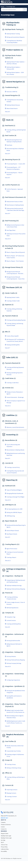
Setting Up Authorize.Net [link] (13, 640)
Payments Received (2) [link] (12, 363)
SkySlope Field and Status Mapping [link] (16, 589)
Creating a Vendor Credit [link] (13, 301)
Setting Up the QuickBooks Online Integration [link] (16, 691)
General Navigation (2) (15, 81)
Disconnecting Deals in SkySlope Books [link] (15, 149)
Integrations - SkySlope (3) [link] (14, 576)
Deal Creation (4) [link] (10, 135)
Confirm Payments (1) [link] (12, 185)
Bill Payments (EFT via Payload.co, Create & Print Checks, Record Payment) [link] (16, 340)
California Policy (5, 849)
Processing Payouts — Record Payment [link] (14, 173)
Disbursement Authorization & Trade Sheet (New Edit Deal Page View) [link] (15, 209)
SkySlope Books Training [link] (13, 33)
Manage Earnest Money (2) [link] (14, 267)
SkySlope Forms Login (6, 838)
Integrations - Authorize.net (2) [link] (14, 635)
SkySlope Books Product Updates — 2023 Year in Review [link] (16, 62)
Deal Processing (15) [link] (12, 221)
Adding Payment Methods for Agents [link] (14, 645)
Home (2, 6)
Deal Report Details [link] (12, 534)
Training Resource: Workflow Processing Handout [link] (14, 41)
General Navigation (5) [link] (12, 95)
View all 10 (8, 500)
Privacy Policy (4, 847)
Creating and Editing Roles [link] (14, 624)
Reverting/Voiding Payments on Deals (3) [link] (14, 247)
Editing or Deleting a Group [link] (14, 768)
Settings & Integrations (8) (16, 570)
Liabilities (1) (11, 415)
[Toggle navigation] (25, 1)
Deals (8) (9, 120)
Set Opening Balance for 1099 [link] (14, 509)
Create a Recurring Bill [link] (13, 336)
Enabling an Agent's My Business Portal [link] (15, 755)
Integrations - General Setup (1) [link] (14, 675)
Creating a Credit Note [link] (13, 382)
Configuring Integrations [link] (13, 680)
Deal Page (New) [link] (11, 230)
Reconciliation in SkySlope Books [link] (15, 450)
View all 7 (7, 348)
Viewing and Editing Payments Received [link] (15, 373)
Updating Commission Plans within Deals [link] (16, 234)
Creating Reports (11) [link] (12, 544)
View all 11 (8, 406)
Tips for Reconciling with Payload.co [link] (13, 445)
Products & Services (6, 824)
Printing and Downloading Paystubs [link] (16, 320)
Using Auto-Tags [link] (11, 617)
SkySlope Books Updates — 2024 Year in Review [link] (15, 73)
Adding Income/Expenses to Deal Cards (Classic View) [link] (15, 226)
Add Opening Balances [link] (12, 607)
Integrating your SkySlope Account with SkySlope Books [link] (16, 581)
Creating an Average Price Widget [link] (15, 497)
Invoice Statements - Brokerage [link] (15, 397)
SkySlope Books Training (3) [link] (14, 29)
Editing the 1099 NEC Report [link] (14, 512)
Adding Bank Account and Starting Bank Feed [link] (16, 454)
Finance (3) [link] (8, 593)
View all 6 (7, 627)
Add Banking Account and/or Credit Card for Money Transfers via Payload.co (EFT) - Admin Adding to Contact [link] (16, 722)
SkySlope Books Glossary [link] (13, 105)
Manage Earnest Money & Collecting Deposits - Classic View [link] (15, 278)
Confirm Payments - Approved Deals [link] (15, 190)
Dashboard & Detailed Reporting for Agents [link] (16, 526)
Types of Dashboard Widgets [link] (14, 490)
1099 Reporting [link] (11, 516)
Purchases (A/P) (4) (14, 287)
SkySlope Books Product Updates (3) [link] (13, 56)
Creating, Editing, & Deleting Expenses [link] (14, 310)
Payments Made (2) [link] (11, 316)
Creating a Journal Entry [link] (13, 467)
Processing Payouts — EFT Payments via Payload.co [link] (14, 168)
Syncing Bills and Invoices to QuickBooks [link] (14, 697)
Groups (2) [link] (8, 760)
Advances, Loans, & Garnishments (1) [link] (11, 422)
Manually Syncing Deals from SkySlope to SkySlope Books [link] (14, 140)
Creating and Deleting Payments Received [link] (15, 368)
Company (3, 822)
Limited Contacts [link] (11, 620)
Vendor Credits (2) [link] (11, 293)
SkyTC (2, 842)
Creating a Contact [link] (12, 796)
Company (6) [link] (9, 613)
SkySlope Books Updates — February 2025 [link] (14, 68)
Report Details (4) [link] (11, 521)
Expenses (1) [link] (9, 305)
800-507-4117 (4, 818)
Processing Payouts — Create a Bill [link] (16, 164)
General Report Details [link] (13, 530)
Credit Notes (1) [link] (10, 378)
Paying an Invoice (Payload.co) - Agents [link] (15, 393)
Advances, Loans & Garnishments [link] (15, 427)
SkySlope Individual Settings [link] (14, 585)
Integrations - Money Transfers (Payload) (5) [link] (15, 705)
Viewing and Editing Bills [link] (13, 345)
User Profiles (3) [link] (10, 741)
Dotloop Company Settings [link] (14, 663)
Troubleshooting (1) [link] (11, 87)
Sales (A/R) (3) (12, 357)
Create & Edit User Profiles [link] (14, 751)
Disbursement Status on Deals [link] (15, 201)
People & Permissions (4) (15, 735)
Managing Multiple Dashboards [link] (15, 493)
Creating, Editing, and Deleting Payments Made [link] (15, 324)
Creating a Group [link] (11, 764)
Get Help (3, 840)
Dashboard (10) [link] (10, 486)
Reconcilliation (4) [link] (11, 440)
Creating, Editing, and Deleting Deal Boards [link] (16, 130)
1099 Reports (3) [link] (10, 505)
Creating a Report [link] (11, 557)
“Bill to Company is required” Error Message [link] (16, 401)
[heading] (14, 29)
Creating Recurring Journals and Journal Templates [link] (15, 471)
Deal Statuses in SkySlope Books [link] (15, 205)
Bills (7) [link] (7, 332)
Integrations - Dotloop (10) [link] (14, 652)
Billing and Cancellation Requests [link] (16, 37)
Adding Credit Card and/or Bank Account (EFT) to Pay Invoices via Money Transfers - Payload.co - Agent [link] (15, 711)
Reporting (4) (11, 480)
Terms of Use (4, 844)
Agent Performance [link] (12, 548)
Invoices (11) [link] (9, 388)
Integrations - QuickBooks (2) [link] (14, 686)
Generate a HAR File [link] (12, 91)
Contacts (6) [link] (9, 785)
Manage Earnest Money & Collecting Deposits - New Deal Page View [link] (15, 272)
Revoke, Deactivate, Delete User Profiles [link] (15, 746)
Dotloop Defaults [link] (11, 656)
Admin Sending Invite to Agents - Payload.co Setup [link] (15, 716)
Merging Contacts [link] (11, 793)
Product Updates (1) (14, 50)
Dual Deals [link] (9, 145)
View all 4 (7, 153)
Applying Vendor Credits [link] (13, 297)
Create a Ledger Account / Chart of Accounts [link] (16, 603)
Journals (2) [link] (9, 463)
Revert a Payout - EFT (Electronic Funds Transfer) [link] (15, 256)
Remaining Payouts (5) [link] (12, 159)
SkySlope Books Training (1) (12, 23)
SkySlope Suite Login (6, 835)
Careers (3, 827)
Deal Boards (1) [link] (10, 125)
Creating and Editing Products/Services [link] (12, 598)
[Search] (25, 9)
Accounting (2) (12, 434)
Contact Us (3, 829)
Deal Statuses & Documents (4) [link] (15, 197)
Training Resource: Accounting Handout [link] (15, 100)
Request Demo (4, 833)
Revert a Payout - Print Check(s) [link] (15, 261)
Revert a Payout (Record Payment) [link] (16, 252)
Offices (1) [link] (8, 773)
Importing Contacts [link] (12, 789)
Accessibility (4, 851)
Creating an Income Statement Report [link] (15, 553)
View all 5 (7, 111)
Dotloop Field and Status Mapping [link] (16, 660)
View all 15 (8, 239)
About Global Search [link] (12, 108)
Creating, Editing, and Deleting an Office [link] (16, 778)
